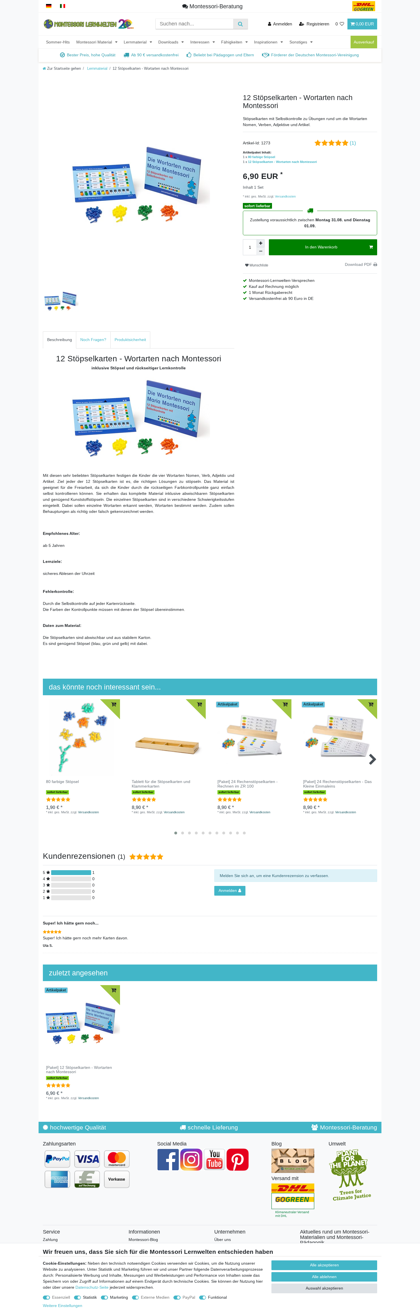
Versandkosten (285, 196)
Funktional (217, 1297)
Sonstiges (298, 42)
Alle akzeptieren (324, 1265)
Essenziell (61, 1297)
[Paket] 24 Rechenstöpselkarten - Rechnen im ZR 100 (247, 784)
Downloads (168, 42)
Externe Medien (155, 1297)
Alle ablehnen (324, 1276)
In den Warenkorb (321, 247)
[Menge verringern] (261, 251)
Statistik (90, 1297)
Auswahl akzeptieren (324, 1288)
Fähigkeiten (232, 42)
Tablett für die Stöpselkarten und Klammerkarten (161, 784)
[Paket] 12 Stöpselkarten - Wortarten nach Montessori (79, 1069)
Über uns (222, 1239)
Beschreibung (59, 339)
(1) (353, 143)
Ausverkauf (364, 42)
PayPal (189, 1297)
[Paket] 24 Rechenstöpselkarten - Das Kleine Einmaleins (337, 784)
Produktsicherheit (130, 339)
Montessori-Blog (143, 1239)
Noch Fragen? (93, 339)
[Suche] (240, 24)
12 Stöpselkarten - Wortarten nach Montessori (282, 162)
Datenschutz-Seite (92, 1287)
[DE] (49, 6)
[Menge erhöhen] (261, 243)
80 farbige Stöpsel (261, 157)
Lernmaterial (136, 42)
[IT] (63, 6)
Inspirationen (266, 42)
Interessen (200, 42)
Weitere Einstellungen (62, 1305)
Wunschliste (258, 265)
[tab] (59, 339)
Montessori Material (94, 42)
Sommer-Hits (58, 42)
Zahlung (50, 1239)
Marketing (119, 1297)
